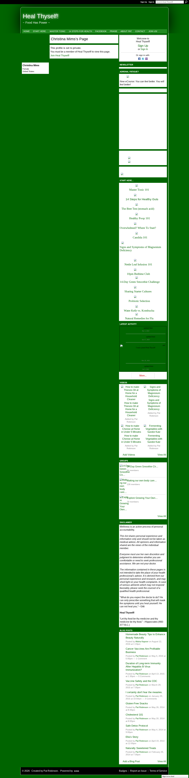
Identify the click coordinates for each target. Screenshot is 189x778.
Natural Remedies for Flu (139, 318)
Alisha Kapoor (141, 641)
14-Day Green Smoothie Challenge (140, 281)
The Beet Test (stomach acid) (138, 208)
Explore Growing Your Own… (142, 498)
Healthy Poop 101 (139, 218)
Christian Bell (138, 328)
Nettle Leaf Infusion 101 (138, 264)
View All (162, 455)
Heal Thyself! (41, 16)
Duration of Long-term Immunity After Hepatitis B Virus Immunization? (143, 666)
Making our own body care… (142, 480)
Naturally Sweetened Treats (141, 748)
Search (186, 2)
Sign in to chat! (168, 776)
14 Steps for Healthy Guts (142, 199)
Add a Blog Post (131, 761)
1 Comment (141, 659)
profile (155, 328)
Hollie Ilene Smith (132, 345)
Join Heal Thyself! (59, 55)
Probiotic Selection (139, 301)
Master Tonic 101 (139, 189)
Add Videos (129, 455)
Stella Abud (158, 345)
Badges (123, 771)
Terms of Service (158, 771)
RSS (121, 377)
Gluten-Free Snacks (137, 703)
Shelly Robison (138, 366)
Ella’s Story (132, 736)
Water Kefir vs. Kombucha (139, 310)
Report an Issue (138, 771)
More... (142, 375)
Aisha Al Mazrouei (146, 345)
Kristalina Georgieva (138, 337)
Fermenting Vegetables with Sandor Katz (154, 438)
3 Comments (151, 699)
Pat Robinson (142, 656)
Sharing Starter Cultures (137, 291)
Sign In (151, 2)
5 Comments (144, 676)
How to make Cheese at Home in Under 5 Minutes (131, 438)
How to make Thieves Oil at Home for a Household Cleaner (131, 409)
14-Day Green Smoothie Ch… (142, 466)
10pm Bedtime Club (138, 273)
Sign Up (143, 2)
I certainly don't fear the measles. (144, 692)
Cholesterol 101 (134, 714)
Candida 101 (140, 237)
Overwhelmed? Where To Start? (138, 227)
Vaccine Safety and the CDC (141, 681)
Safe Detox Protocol (137, 725)
